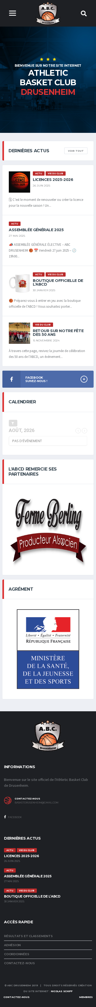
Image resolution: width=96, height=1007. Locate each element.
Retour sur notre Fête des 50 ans (58, 332)
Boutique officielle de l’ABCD (58, 282)
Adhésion (12, 945)
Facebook (14, 817)
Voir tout (76, 150)
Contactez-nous (19, 963)
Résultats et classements (28, 936)
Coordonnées (16, 954)
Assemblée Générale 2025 (36, 229)
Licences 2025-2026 (53, 179)
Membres (86, 997)
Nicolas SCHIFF (61, 991)
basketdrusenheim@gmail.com (36, 802)
